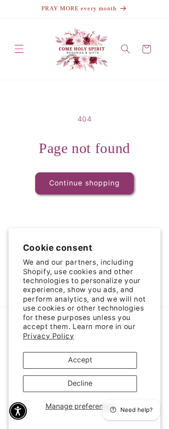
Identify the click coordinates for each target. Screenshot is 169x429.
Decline (80, 383)
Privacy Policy (48, 336)
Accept (80, 360)
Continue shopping (84, 183)
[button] (19, 49)
